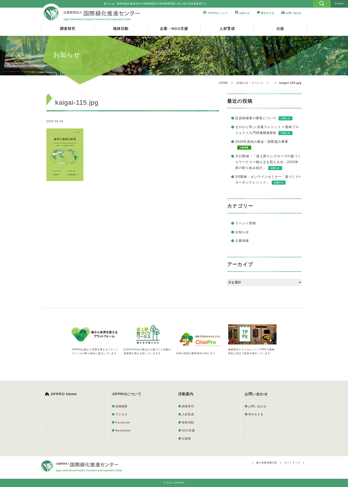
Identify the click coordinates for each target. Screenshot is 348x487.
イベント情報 (245, 223)
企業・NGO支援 (174, 29)
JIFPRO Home (63, 394)
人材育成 (227, 29)
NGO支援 (188, 430)
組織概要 (121, 406)
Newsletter (123, 430)
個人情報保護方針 (266, 462)
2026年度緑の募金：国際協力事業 (261, 141)
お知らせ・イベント (250, 82)
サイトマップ (292, 462)
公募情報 (242, 240)
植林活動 (120, 29)
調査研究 (67, 29)
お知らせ (244, 13)
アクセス (121, 414)
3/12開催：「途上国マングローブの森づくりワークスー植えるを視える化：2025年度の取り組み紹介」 (268, 162)
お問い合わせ (294, 13)
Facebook (122, 422)
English (339, 3)
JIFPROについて (217, 13)
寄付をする (267, 13)
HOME (223, 82)
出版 (280, 29)
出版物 (186, 438)
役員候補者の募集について (256, 118)
